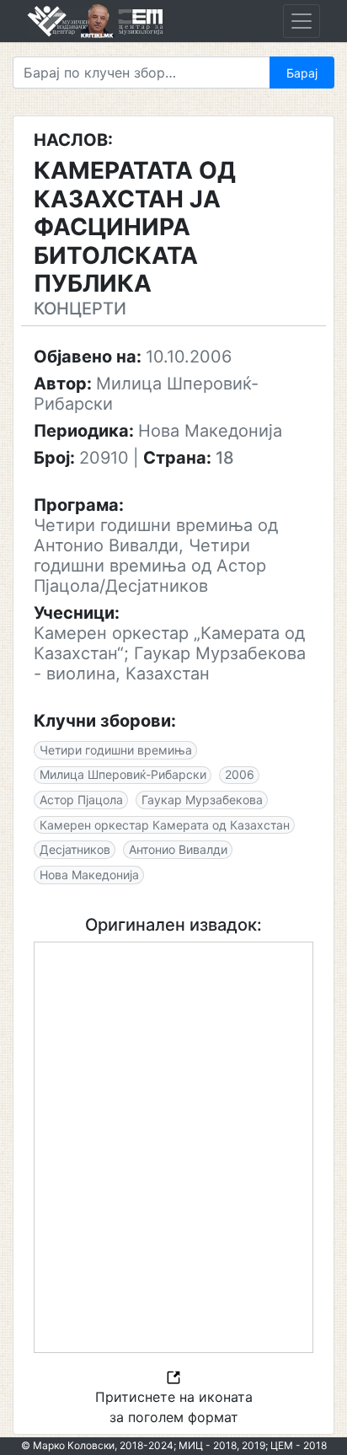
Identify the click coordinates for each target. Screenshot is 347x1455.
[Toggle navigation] (301, 21)
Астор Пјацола (81, 799)
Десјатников (75, 849)
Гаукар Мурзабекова (202, 799)
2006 (239, 774)
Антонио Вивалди (178, 849)
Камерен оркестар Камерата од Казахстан (165, 825)
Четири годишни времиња (116, 750)
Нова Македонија (89, 874)
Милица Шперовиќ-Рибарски (123, 774)
